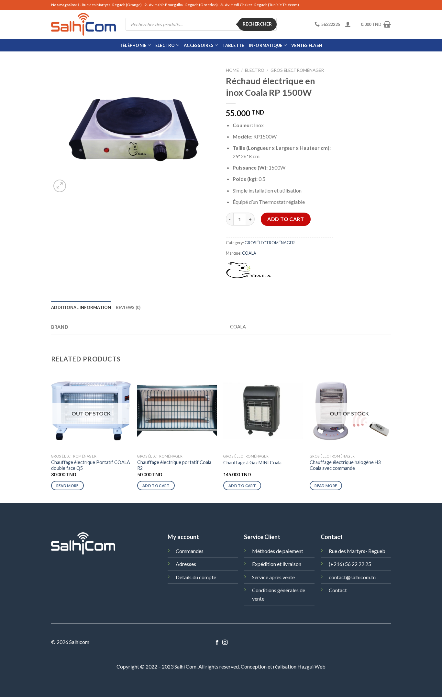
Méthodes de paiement (277, 551)
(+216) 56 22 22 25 (350, 564)
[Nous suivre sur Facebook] (217, 643)
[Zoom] (59, 186)
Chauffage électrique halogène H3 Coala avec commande (345, 465)
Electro (165, 45)
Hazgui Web (311, 666)
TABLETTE (233, 45)
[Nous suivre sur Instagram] (224, 643)
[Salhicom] (83, 24)
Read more (67, 485)
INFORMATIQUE (265, 45)
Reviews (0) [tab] (128, 307)
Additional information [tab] (81, 307)
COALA (249, 253)
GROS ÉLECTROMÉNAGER (297, 70)
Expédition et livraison (276, 564)
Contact (338, 590)
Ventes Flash (306, 45)
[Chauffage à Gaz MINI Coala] (263, 411)
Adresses (186, 564)
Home (232, 70)
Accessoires (199, 45)
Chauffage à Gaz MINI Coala (252, 462)
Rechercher (257, 24)
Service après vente (273, 577)
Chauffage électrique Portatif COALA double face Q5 (90, 465)
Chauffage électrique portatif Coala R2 (174, 465)
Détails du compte (196, 577)
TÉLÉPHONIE (133, 45)
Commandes (190, 551)
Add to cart (285, 219)
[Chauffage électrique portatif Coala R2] (177, 411)
